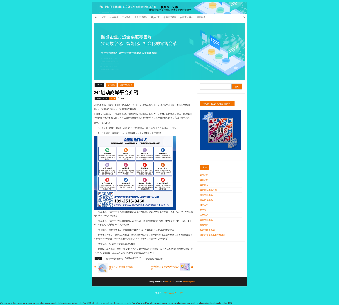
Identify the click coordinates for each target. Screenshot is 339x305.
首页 (103, 17)
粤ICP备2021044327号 (174, 293)
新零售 (203, 209)
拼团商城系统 (186, 17)
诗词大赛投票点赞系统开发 (212, 234)
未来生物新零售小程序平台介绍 (164, 267)
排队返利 (204, 204)
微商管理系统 (170, 17)
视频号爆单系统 (207, 229)
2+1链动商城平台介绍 (113, 258)
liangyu (123, 98)
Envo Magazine (189, 281)
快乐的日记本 (169, 7)
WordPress (169, 281)
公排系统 (204, 179)
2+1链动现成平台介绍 (152, 258)
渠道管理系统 (140, 17)
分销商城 (114, 17)
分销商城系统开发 (126, 85)
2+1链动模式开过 (133, 258)
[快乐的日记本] (95, 17)
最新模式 (201, 17)
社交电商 (155, 17)
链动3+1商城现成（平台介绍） (121, 267)
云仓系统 (126, 17)
